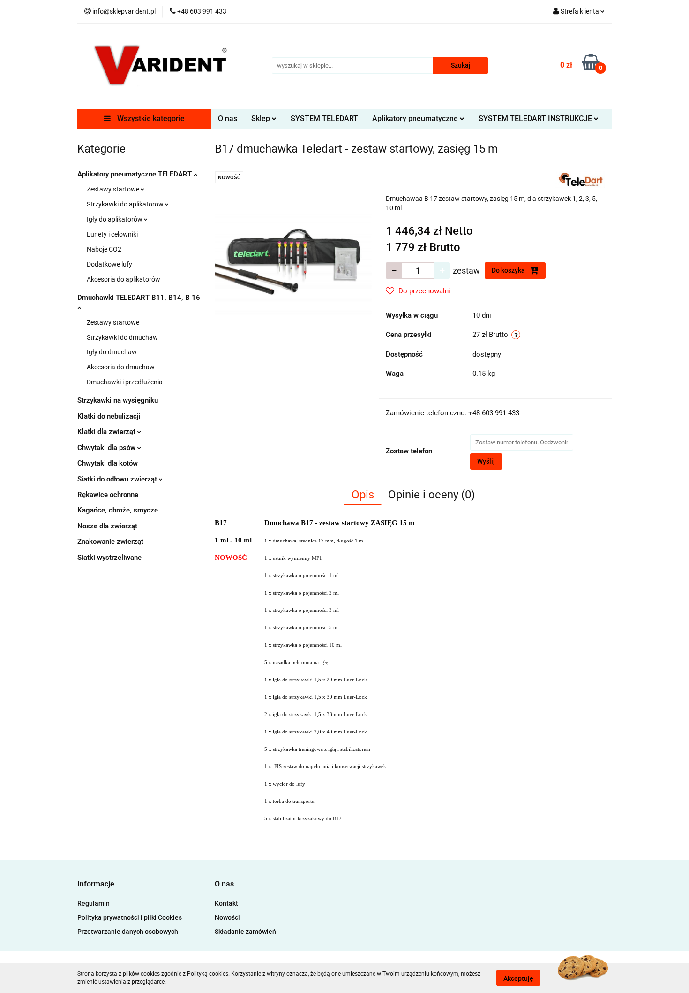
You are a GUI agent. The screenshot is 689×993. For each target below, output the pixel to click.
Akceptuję (518, 978)
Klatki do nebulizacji (109, 416)
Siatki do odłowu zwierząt (118, 479)
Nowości (227, 917)
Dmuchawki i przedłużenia (125, 382)
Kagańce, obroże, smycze (117, 510)
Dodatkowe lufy (109, 264)
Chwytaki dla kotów (107, 463)
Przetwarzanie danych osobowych (127, 931)
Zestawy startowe (114, 189)
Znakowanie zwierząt (110, 541)
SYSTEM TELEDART (324, 118)
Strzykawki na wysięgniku (117, 400)
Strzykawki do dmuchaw (122, 337)
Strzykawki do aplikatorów (126, 204)
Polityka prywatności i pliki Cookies (129, 917)
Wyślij (486, 461)
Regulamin (93, 903)
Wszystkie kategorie (150, 118)
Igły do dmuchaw (112, 352)
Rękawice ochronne (107, 494)
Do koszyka (509, 270)
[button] (95, 884)
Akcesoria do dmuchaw (121, 367)
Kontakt (226, 903)
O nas (227, 118)
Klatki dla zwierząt (107, 432)
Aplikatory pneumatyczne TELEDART (135, 174)
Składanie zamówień (245, 931)
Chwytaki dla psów (107, 447)
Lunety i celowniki (112, 234)
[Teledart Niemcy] (580, 179)
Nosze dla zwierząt (107, 526)
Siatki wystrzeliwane (109, 557)
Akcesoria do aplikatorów (123, 279)
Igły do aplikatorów (115, 219)
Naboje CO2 (104, 249)
